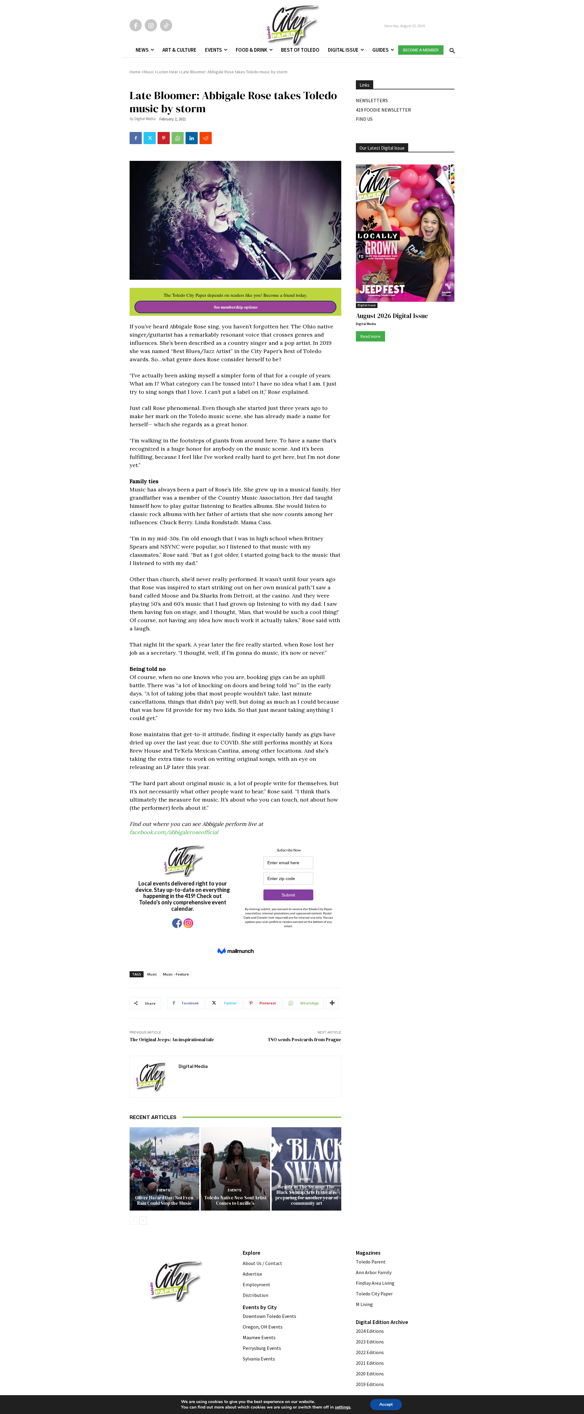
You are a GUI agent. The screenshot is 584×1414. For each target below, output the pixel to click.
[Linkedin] (192, 138)
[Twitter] (150, 138)
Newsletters (372, 100)
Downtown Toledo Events (269, 1316)
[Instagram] (151, 25)
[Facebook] (136, 25)
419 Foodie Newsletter (383, 110)
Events (163, 1190)
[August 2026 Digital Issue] (405, 234)
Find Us (364, 119)
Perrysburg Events (262, 1348)
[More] (332, 1003)
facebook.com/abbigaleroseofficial (174, 832)
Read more (370, 336)
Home (135, 72)
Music (149, 72)
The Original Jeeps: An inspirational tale (172, 1039)
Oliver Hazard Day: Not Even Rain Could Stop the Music (164, 1200)
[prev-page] (133, 1221)
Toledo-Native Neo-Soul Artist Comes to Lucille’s (235, 1200)
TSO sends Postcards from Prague (304, 1039)
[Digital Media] (154, 1076)
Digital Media (144, 119)
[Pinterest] (164, 138)
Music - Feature (176, 974)
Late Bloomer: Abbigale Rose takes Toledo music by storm (234, 72)
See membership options (235, 307)
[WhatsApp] (178, 138)
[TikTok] (166, 25)
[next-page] (143, 1221)
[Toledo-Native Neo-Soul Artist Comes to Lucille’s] (235, 1169)
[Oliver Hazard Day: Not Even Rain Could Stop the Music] (164, 1169)
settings (342, 1407)
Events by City (260, 1307)
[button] (451, 48)
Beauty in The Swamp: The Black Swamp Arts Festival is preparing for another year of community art (306, 1195)
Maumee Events (259, 1337)
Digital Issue (367, 305)
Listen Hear (167, 72)
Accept (386, 1404)
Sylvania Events (259, 1359)
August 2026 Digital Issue (392, 315)
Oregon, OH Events (263, 1327)
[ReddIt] (206, 138)
